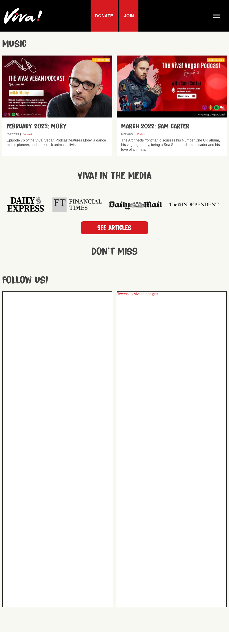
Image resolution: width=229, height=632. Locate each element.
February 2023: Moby (37, 126)
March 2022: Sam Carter (155, 126)
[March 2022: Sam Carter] (172, 115)
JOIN (129, 15)
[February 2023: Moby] (57, 115)
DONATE (104, 15)
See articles (114, 227)
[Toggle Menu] (218, 16)
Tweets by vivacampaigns (137, 294)
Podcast (27, 134)
